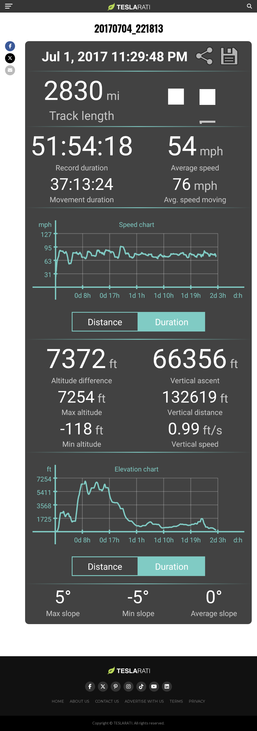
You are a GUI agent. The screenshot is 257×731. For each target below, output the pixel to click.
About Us (79, 701)
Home (58, 701)
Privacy (197, 701)
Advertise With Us (144, 701)
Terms (176, 701)
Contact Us (107, 701)
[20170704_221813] (138, 622)
